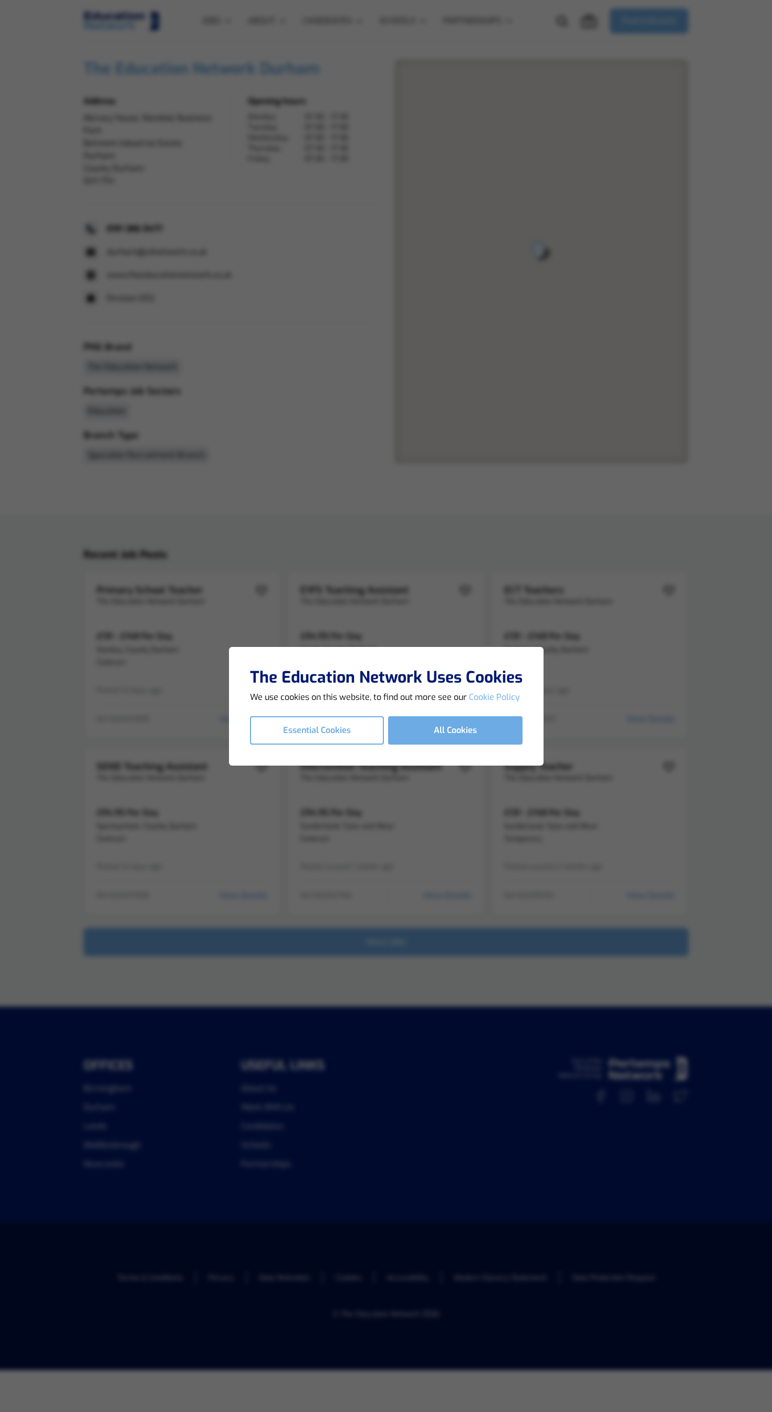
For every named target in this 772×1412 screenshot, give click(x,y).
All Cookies (455, 730)
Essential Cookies (317, 730)
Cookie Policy (494, 697)
